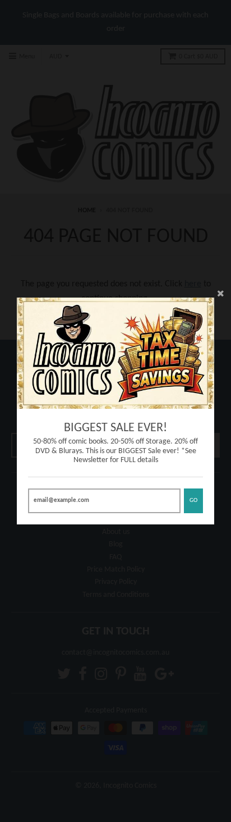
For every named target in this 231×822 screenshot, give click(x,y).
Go (193, 500)
